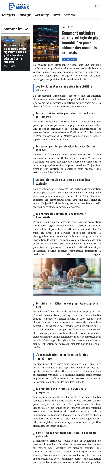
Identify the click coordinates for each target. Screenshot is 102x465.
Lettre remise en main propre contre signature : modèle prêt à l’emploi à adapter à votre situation (15, 53)
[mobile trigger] (5, 6)
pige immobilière (80, 125)
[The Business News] (19, 6)
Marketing (69, 59)
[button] (26, 29)
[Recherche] (90, 6)
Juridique (10, 40)
